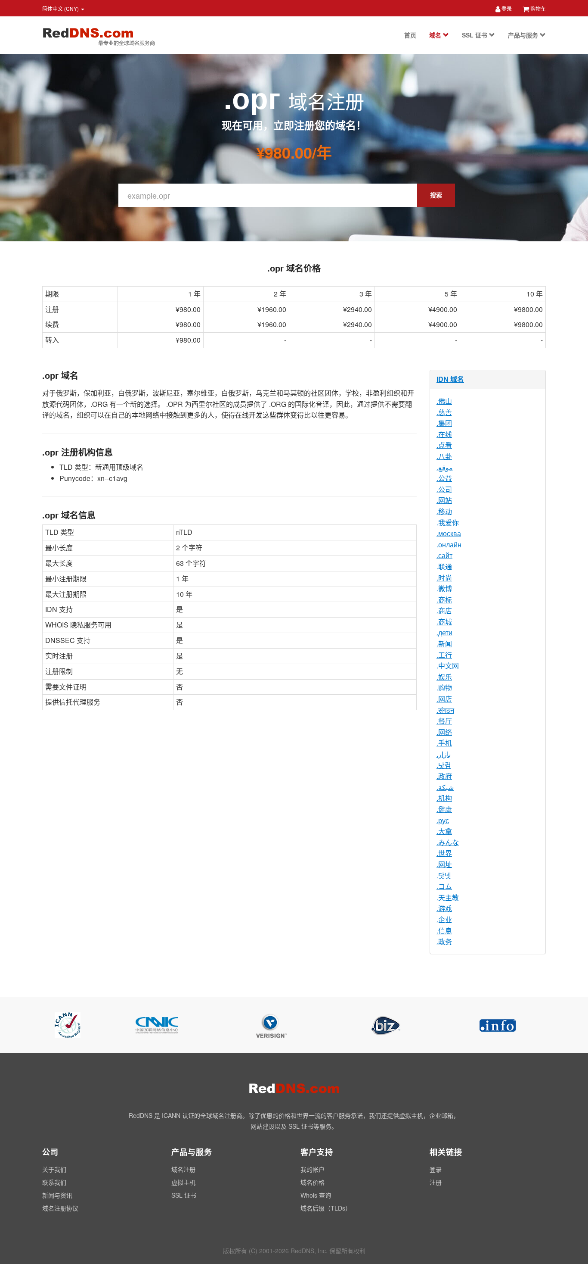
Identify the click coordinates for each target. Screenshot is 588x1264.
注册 (436, 1182)
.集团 (444, 423)
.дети (444, 632)
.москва (448, 533)
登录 (506, 8)
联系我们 (54, 1182)
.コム (444, 886)
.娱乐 (444, 677)
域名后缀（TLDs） (325, 1208)
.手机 (444, 743)
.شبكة (445, 787)
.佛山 (444, 401)
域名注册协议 (60, 1208)
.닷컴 (443, 765)
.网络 (444, 732)
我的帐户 (312, 1169)
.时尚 (444, 578)
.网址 (444, 864)
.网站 (444, 500)
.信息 (444, 931)
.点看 (444, 445)
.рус (442, 820)
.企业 (444, 919)
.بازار (443, 754)
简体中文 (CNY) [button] (61, 8)
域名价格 (312, 1182)
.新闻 (444, 644)
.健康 (444, 809)
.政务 (444, 941)
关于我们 (54, 1169)
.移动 (444, 511)
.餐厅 (444, 721)
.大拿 (444, 831)
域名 (436, 35)
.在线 (444, 434)
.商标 (444, 600)
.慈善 (444, 412)
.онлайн (448, 544)
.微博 (444, 588)
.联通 (444, 566)
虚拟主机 (183, 1182)
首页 (410, 35)
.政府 (444, 776)
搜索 (436, 194)
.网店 (444, 699)
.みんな (447, 842)
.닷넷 (443, 875)
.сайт (444, 555)
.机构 (444, 798)
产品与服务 (524, 35)
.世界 (444, 853)
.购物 (444, 688)
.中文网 (447, 666)
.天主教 (447, 897)
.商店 (444, 610)
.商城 (444, 622)
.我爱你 (447, 522)
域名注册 (183, 1169)
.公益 (444, 478)
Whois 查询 (315, 1195)
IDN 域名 (450, 379)
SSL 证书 (475, 35)
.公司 (444, 489)
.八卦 (444, 456)
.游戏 (444, 908)
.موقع (444, 467)
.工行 (444, 655)
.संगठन (445, 710)
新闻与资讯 (57, 1195)
